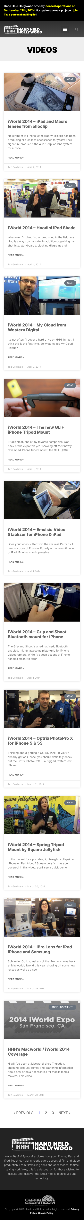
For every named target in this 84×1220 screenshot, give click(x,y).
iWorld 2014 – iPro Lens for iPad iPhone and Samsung (40, 949)
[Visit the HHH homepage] (42, 1144)
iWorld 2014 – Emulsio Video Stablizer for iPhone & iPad (36, 532)
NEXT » (65, 1113)
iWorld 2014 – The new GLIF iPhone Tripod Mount (36, 430)
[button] (65, 29)
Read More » (16, 157)
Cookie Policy (45, 1213)
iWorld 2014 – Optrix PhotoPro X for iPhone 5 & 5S (40, 741)
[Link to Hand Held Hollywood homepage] (23, 29)
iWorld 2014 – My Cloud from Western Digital (37, 327)
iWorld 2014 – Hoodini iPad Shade (42, 227)
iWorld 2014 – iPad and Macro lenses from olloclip (37, 124)
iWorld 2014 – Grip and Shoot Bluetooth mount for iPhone (37, 634)
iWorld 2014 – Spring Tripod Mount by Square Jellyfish (36, 847)
